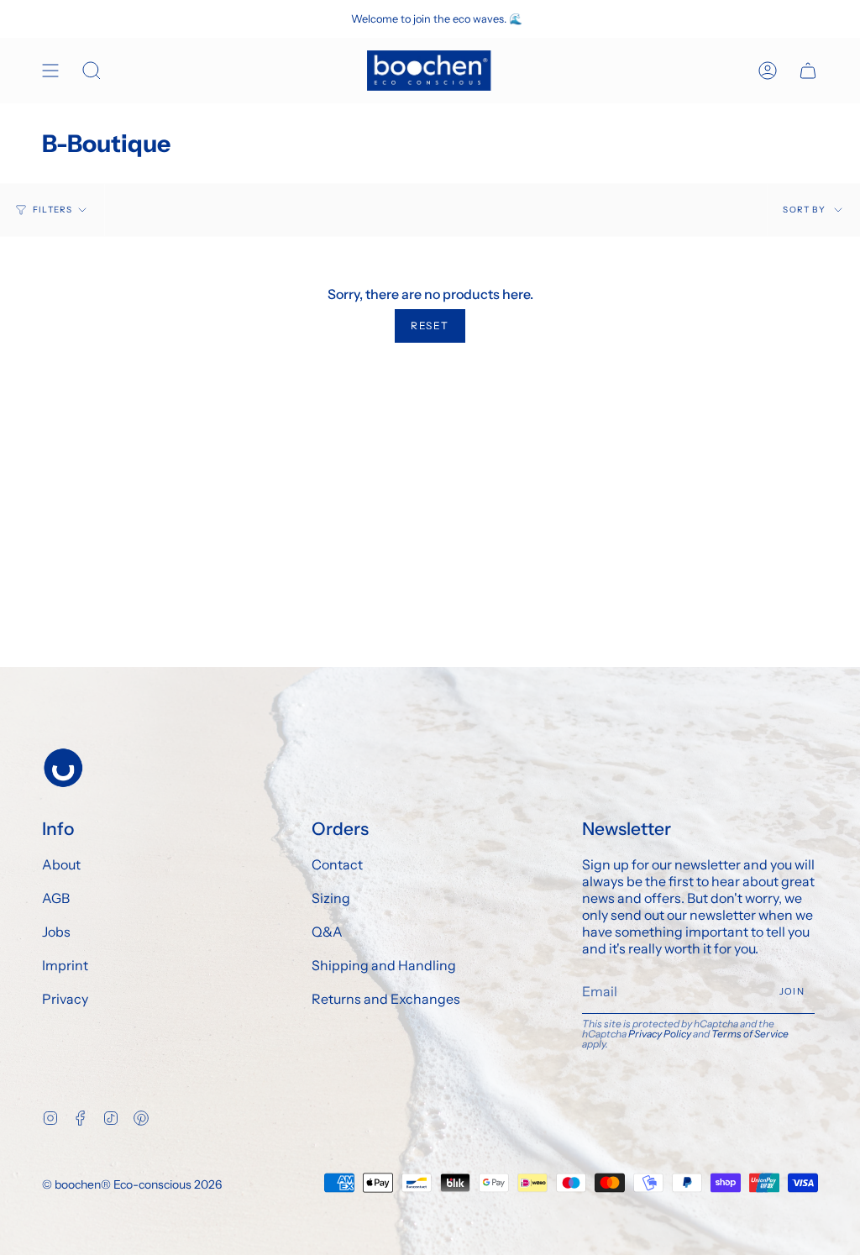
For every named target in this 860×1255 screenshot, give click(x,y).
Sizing (331, 898)
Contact (337, 864)
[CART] (808, 70)
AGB (56, 898)
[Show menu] (50, 70)
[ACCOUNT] (768, 70)
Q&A (327, 931)
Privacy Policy (659, 1033)
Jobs (56, 931)
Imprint (65, 965)
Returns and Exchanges (386, 998)
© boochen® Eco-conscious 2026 (132, 1184)
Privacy (65, 998)
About (61, 864)
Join (792, 991)
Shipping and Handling (384, 965)
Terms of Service (750, 1033)
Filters (52, 209)
